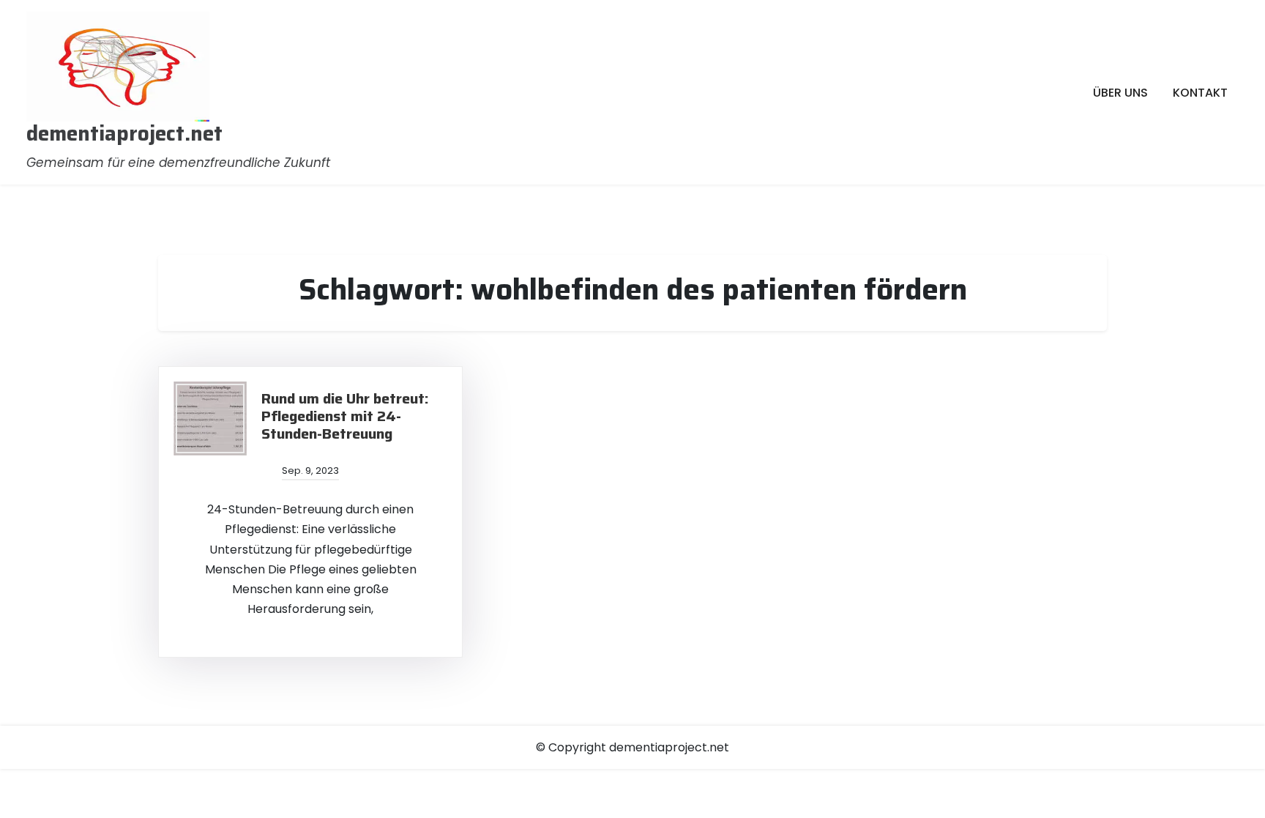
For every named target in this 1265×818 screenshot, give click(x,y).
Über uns (1120, 92)
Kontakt (1200, 92)
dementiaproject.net (124, 134)
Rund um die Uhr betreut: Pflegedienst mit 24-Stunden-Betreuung (345, 416)
